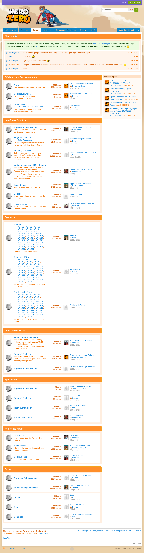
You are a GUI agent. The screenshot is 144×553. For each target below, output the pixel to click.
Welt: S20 (30, 240)
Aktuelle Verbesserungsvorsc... (81, 169)
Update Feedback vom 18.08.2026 (83, 153)
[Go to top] (72, 549)
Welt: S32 (30, 249)
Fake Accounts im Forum (79, 485)
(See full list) (43, 533)
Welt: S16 (21, 238)
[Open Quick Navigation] (138, 30)
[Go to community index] (38, 16)
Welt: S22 (21, 242)
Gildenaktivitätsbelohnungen (81, 514)
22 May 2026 (75, 240)
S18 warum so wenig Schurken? (82, 367)
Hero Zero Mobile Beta (16, 330)
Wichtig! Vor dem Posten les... (81, 386)
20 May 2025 (75, 345)
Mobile (17, 497)
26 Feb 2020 (75, 509)
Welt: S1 (21, 227)
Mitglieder (47, 30)
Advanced (140, 9)
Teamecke (10, 217)
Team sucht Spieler (23, 257)
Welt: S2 (29, 227)
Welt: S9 (37, 231)
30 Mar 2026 (75, 307)
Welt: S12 (39, 234)
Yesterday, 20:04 (76, 157)
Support (83, 30)
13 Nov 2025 (75, 208)
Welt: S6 (37, 229)
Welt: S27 (39, 245)
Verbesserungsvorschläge (26, 337)
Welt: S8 (29, 231)
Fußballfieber (75, 105)
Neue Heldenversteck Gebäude (82, 204)
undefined (136, 76)
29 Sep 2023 (75, 391)
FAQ (93, 30)
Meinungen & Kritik (22, 150)
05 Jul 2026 (74, 110)
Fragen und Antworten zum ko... (82, 396)
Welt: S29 (30, 247)
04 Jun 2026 (74, 440)
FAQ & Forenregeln (25, 140)
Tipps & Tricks (20, 185)
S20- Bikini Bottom (77, 505)
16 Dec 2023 (75, 519)
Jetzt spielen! (10, 30)
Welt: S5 (29, 229)
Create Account (134, 2)
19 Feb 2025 (75, 460)
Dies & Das (19, 435)
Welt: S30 (39, 247)
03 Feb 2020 (75, 499)
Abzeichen (22, 107)
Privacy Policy (136, 543)
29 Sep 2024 (75, 410)
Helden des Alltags (14, 429)
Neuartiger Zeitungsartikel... (80, 446)
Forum (36, 30)
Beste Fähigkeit (76, 194)
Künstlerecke (20, 445)
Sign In (124, 2)
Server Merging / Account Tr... (81, 127)
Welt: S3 (37, 227)
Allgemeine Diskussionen (25, 127)
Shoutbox (25, 30)
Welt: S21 (39, 240)
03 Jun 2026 (74, 400)
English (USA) (13, 548)
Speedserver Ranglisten (66, 30)
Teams (17, 507)
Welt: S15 (39, 236)
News (16, 85)
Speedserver (11, 379)
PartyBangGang (76, 269)
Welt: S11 (30, 234)
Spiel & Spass (20, 457)
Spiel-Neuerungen (22, 94)
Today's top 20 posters (100, 531)
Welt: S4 (21, 229)
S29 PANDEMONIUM (78, 406)
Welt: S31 (21, 249)
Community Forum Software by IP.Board (127, 548)
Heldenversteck (21, 204)
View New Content (126, 30)
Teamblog (18, 224)
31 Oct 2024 (74, 196)
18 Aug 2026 (75, 98)
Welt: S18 (39, 238)
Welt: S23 (30, 242)
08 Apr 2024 (74, 490)
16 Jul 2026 (74, 274)
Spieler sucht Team (23, 292)
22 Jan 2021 (74, 450)
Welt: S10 (21, 234)
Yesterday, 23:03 (76, 88)
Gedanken (74, 435)
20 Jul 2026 (74, 143)
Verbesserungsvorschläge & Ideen (30, 165)
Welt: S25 (21, 245)
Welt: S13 (21, 236)
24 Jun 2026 (74, 188)
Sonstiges (18, 517)
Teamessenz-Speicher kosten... (82, 139)
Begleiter (18, 194)
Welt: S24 (39, 242)
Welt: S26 (30, 245)
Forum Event (20, 104)
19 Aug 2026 (75, 174)
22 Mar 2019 (75, 369)
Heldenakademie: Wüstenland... (82, 84)
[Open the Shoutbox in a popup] (16, 36)
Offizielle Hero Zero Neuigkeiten (21, 77)
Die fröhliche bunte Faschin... (81, 476)
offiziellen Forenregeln (101, 44)
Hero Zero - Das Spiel (15, 120)
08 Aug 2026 (75, 132)
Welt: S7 (21, 231)
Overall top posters (118, 531)
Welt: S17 (30, 238)
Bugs (72, 495)
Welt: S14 (30, 236)
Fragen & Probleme (23, 137)
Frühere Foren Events (35, 107)
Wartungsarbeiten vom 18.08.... (82, 94)
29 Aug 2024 (75, 420)
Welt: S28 (21, 247)
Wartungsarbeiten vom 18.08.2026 (123, 103)
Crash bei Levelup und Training (82, 355)
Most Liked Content (133, 531)
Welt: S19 (21, 240)
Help (23, 548)
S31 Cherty (74, 236)
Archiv (8, 469)
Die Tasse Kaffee (76, 456)
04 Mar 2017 (75, 480)
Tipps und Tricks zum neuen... (81, 184)
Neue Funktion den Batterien (81, 341)
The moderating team (83, 531)
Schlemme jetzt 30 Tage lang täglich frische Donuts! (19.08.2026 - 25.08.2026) (124, 111)
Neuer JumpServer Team (79, 415)
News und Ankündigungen (26, 478)
